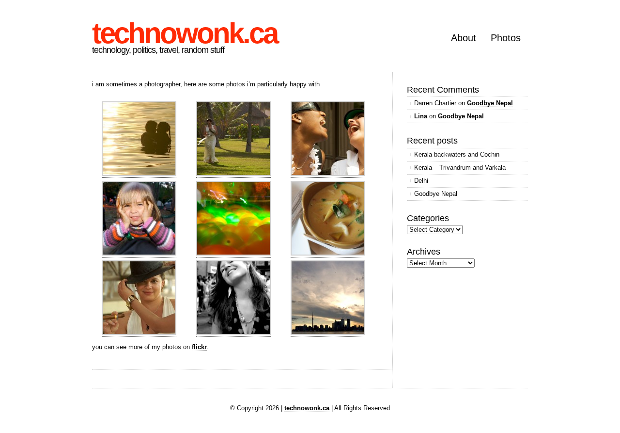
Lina (420, 116)
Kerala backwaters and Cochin (456, 154)
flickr (199, 347)
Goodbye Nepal (490, 103)
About (463, 37)
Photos (506, 37)
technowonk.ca (184, 33)
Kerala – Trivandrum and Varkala (460, 167)
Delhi (421, 180)
